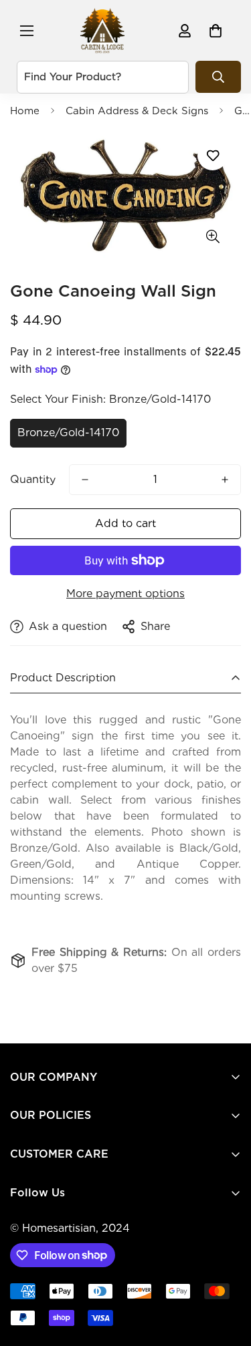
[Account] (184, 30)
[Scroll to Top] (227, 1275)
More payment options (125, 593)
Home (24, 111)
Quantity (33, 479)
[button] (215, 30)
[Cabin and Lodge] (102, 30)
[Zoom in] (212, 237)
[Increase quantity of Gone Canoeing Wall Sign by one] (225, 479)
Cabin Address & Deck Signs (137, 111)
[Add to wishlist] (212, 155)
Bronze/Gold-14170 (68, 432)
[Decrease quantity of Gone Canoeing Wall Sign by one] (85, 479)
